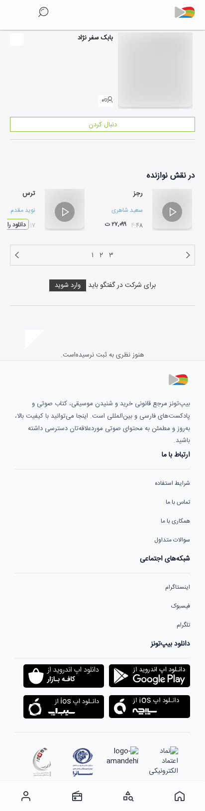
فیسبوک (180, 606)
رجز (138, 193)
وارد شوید (68, 285)
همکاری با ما (175, 521)
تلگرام (183, 625)
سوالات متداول (172, 540)
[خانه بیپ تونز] (179, 796)
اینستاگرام (177, 587)
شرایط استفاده (172, 483)
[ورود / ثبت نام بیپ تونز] (25, 796)
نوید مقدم (22, 210)
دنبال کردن (103, 124)
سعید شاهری (127, 210)
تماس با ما (178, 502)
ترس (28, 193)
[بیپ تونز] (188, 12)
